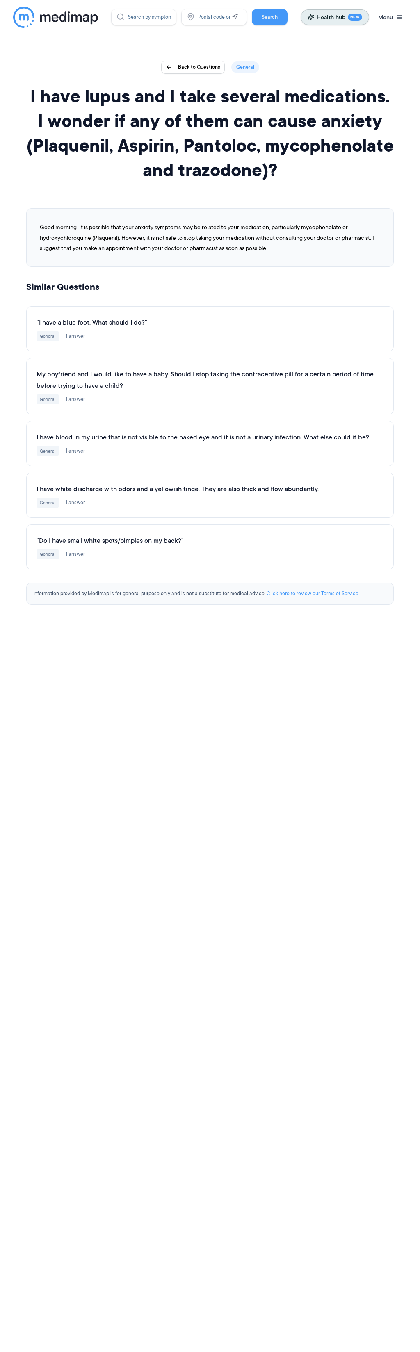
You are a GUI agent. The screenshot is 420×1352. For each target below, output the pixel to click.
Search (270, 17)
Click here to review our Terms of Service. (313, 593)
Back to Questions (199, 67)
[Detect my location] (235, 17)
